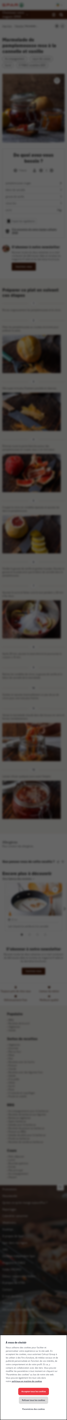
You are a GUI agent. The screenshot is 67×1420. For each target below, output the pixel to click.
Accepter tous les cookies (33, 1391)
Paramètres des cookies (33, 1409)
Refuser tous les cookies (33, 1400)
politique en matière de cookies (27, 1381)
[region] (33, 1377)
